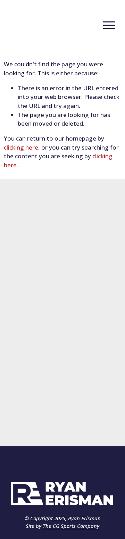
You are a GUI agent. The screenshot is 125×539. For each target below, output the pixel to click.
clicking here (21, 147)
